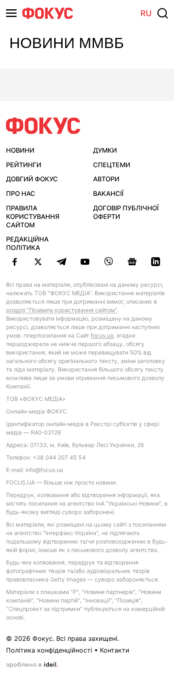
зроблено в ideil (32, 665)
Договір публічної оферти (126, 212)
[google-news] (132, 261)
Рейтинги (23, 165)
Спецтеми (111, 165)
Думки (105, 150)
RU (146, 13)
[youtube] (85, 261)
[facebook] (14, 261)
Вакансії (108, 193)
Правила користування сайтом (32, 216)
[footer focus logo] (43, 126)
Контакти (114, 650)
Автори (106, 179)
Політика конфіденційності (49, 650)
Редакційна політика (27, 243)
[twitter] (38, 261)
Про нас (20, 193)
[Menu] (11, 13)
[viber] (108, 261)
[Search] (163, 13)
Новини (20, 150)
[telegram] (61, 261)
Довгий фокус (32, 179)
